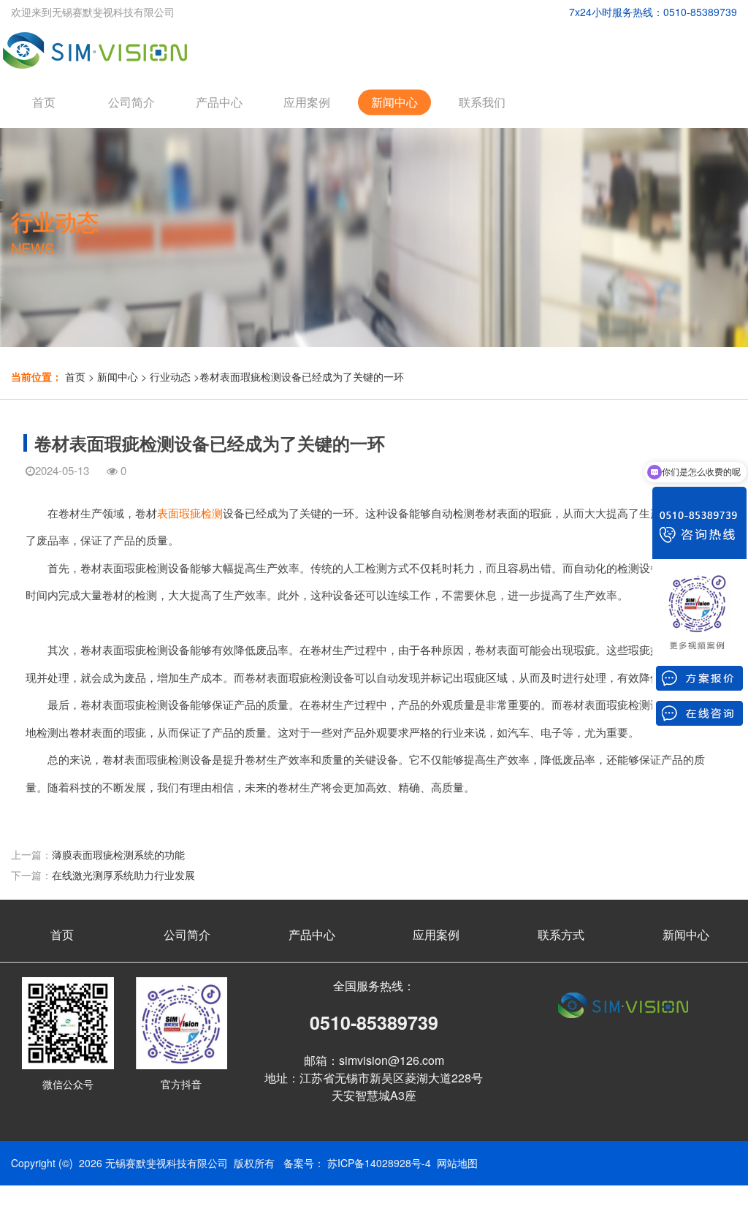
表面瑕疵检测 (190, 512)
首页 (44, 102)
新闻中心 (394, 102)
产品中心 (219, 102)
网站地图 (457, 1162)
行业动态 (170, 376)
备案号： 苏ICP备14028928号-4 (357, 1162)
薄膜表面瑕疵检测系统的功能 (118, 854)
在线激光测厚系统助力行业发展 (123, 875)
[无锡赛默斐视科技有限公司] (97, 45)
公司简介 (131, 102)
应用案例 (306, 102)
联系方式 (561, 934)
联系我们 (482, 102)
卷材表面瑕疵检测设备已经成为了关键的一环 (301, 376)
